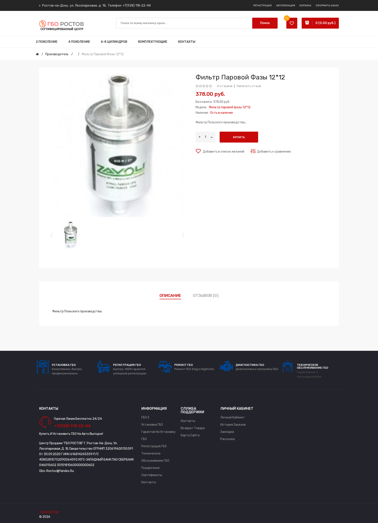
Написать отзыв (249, 86)
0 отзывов (225, 86)
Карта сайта (190, 435)
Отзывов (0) (206, 295)
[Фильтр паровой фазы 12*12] (70, 234)
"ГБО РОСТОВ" (49, 512)
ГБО (144, 439)
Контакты (148, 482)
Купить (239, 137)
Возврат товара (193, 428)
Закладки (227, 432)
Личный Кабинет (232, 417)
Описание (170, 295)
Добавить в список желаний (223, 151)
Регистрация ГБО (154, 446)
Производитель (56, 54)
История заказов (233, 425)
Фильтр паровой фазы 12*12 (103, 54)
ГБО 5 (145, 417)
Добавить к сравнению (274, 151)
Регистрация (262, 5)
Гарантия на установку (158, 432)
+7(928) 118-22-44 (137, 5)
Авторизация (285, 5)
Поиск (265, 23)
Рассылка (227, 439)
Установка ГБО (152, 425)
